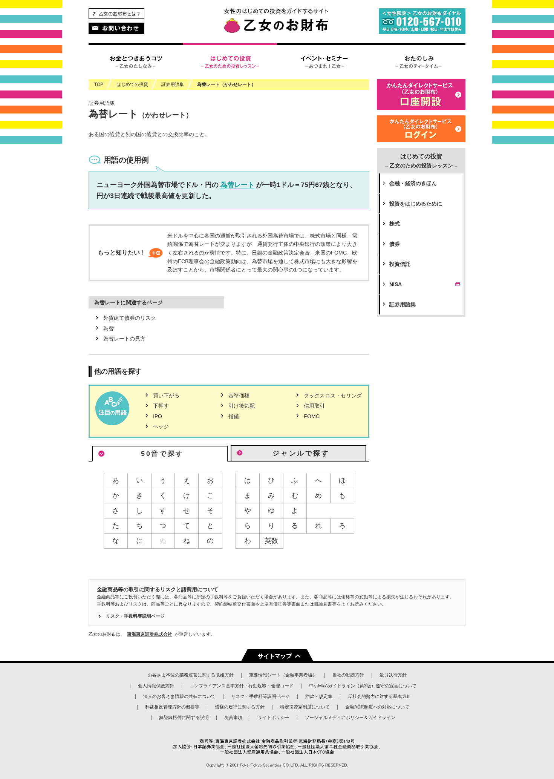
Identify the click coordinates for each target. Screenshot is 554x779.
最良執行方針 (393, 675)
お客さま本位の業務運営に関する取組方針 (191, 675)
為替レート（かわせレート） (226, 84)
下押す (161, 406)
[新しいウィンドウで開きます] (421, 138)
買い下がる (166, 396)
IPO (157, 416)
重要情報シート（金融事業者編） (283, 675)
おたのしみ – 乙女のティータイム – (418, 61)
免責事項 (233, 717)
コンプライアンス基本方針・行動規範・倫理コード (242, 686)
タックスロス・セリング (333, 396)
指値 (233, 416)
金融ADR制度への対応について (377, 707)
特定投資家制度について (305, 707)
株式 (394, 224)
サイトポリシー (273, 717)
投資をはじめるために (415, 204)
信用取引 (314, 406)
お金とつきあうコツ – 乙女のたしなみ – (136, 61)
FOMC (312, 416)
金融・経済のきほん (413, 183)
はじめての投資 (421, 161)
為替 (108, 328)
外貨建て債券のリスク (129, 318)
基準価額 (238, 396)
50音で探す (162, 453)
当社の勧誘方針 (348, 675)
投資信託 (399, 264)
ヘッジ (161, 426)
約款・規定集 (318, 696)
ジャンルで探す (300, 453)
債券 (394, 244)
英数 (271, 540)
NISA (395, 284)
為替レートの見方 (124, 339)
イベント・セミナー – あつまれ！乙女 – (324, 61)
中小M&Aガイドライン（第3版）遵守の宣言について (362, 686)
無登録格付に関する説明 (184, 717)
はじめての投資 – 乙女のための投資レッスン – (230, 61)
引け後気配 (241, 406)
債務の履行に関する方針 (240, 707)
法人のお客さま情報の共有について (179, 696)
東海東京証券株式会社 (149, 634)
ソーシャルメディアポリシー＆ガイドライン (350, 717)
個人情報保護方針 (156, 686)
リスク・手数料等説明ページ (135, 616)
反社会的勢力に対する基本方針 (379, 696)
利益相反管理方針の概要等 (172, 707)
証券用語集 (402, 304)
